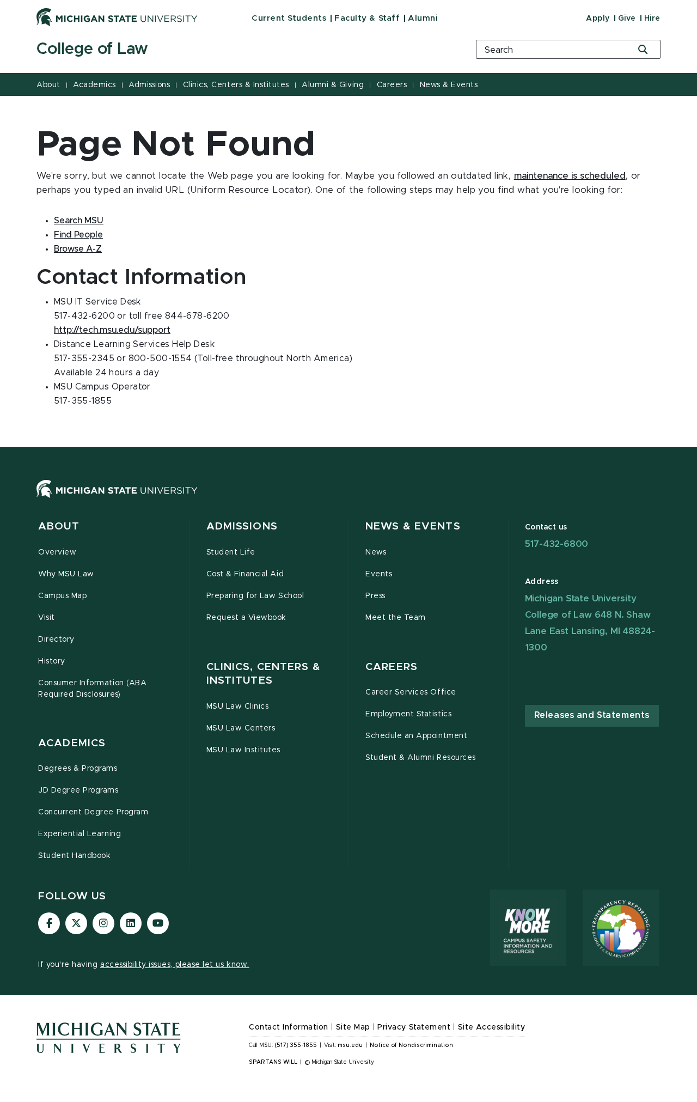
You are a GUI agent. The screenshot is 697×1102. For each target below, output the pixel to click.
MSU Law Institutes (243, 750)
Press (375, 596)
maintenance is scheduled (570, 176)
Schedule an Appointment (416, 736)
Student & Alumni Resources (420, 758)
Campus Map (62, 596)
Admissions (149, 85)
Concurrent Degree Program (93, 812)
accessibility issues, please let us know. (174, 965)
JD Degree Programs (78, 790)
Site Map (353, 1027)
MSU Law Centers (241, 728)
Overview (57, 552)
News (375, 552)
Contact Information (288, 1027)
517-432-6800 (557, 544)
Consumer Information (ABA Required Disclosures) (92, 688)
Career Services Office (410, 692)
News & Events (449, 85)
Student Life (230, 552)
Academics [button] (72, 743)
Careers (392, 85)
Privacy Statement (413, 1027)
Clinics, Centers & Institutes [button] (263, 674)
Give (627, 18)
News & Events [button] (413, 526)
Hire (652, 18)
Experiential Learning (79, 834)
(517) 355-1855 (295, 1045)
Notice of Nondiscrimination (411, 1045)
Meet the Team (395, 618)
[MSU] (348, 500)
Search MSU (78, 220)
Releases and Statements (592, 715)
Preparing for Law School (255, 596)
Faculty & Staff (367, 18)
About (48, 85)
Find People (78, 234)
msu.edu (350, 1045)
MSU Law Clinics (237, 706)
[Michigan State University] (117, 17)
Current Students (289, 18)
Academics (94, 85)
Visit (46, 618)
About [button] (59, 526)
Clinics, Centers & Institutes (236, 85)
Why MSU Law (66, 574)
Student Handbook (74, 856)
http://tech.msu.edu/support (112, 330)
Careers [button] (391, 667)
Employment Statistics (408, 714)
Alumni (423, 18)
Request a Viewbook (246, 618)
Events (378, 574)
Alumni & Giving (333, 85)
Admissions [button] (242, 526)
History (51, 661)
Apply (598, 18)
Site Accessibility (491, 1027)
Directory (56, 639)
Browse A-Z (78, 249)
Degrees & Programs (78, 768)
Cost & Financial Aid (245, 574)
